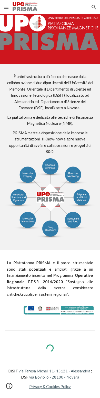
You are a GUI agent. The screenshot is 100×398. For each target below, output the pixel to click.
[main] (50, 114)
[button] (6, 7)
